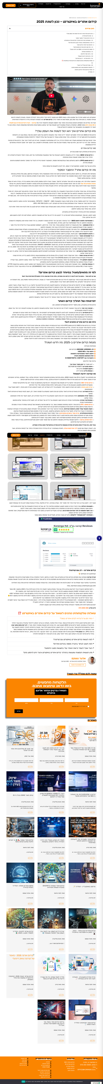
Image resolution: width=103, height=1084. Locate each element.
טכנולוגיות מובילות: (86, 51)
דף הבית (95, 17)
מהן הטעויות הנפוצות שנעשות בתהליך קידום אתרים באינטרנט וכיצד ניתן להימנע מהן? (57, 653)
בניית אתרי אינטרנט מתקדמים (69, 413)
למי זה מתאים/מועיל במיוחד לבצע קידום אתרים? (80, 42)
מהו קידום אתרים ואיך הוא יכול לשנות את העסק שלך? (79, 33)
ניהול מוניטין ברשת (86, 420)
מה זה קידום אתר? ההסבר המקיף (84, 38)
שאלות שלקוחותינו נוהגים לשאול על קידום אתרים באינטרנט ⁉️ (77, 60)
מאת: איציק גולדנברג (58, 802)
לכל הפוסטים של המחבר (77, 664)
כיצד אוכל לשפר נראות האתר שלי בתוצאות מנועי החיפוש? (68, 648)
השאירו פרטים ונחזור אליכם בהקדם (84, 69)
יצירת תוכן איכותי (87, 387)
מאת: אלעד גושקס (90, 756)
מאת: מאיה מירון (60, 756)
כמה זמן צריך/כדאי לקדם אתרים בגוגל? (76, 618)
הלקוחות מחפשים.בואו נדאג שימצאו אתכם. (82, 67)
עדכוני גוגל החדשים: (86, 54)
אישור (23, 1081)
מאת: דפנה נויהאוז (90, 802)
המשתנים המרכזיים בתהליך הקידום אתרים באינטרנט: (77, 40)
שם (76, 703)
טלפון (26, 703)
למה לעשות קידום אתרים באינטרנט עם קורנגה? (72, 639)
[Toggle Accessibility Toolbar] (99, 538)
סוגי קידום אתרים (86, 35)
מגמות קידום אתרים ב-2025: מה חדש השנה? (81, 49)
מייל (51, 703)
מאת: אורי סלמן (29, 756)
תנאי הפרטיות (75, 706)
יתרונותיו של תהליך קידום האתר (84, 45)
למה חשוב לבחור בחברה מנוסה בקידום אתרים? (72, 644)
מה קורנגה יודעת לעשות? (84, 56)
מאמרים (89, 17)
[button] (75, 3)
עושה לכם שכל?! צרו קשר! (84, 65)
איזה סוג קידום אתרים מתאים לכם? (82, 47)
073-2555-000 (83, 608)
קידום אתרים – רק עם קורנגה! (82, 58)
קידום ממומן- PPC (87, 404)
